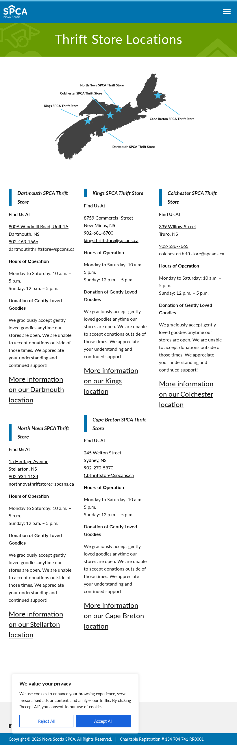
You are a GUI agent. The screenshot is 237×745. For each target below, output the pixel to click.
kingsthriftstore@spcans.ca (111, 240)
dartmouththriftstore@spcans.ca (42, 249)
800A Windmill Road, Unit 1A (38, 226)
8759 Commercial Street (108, 217)
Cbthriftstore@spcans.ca (109, 475)
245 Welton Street (102, 452)
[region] (75, 703)
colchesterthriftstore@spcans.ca (191, 253)
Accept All (103, 721)
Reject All (46, 721)
